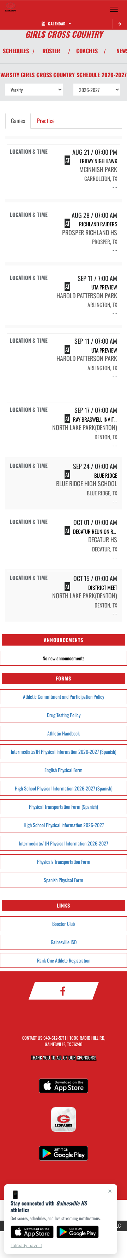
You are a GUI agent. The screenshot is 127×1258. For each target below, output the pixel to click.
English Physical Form (63, 770)
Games (18, 120)
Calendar (57, 23)
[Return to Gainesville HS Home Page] (10, 9)
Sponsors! (86, 1057)
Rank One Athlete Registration (63, 960)
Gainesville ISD (64, 942)
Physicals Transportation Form (63, 861)
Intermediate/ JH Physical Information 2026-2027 (63, 843)
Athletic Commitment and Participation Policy (63, 696)
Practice (46, 120)
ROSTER (51, 50)
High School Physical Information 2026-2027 (64, 825)
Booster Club (63, 923)
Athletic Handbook (63, 733)
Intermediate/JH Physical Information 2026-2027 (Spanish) (63, 751)
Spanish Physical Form (63, 880)
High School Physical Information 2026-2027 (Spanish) (64, 788)
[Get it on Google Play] (77, 1232)
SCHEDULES (16, 50)
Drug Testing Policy (63, 715)
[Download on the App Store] (32, 1232)
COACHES (87, 50)
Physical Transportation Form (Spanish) (63, 806)
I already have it (26, 1245)
